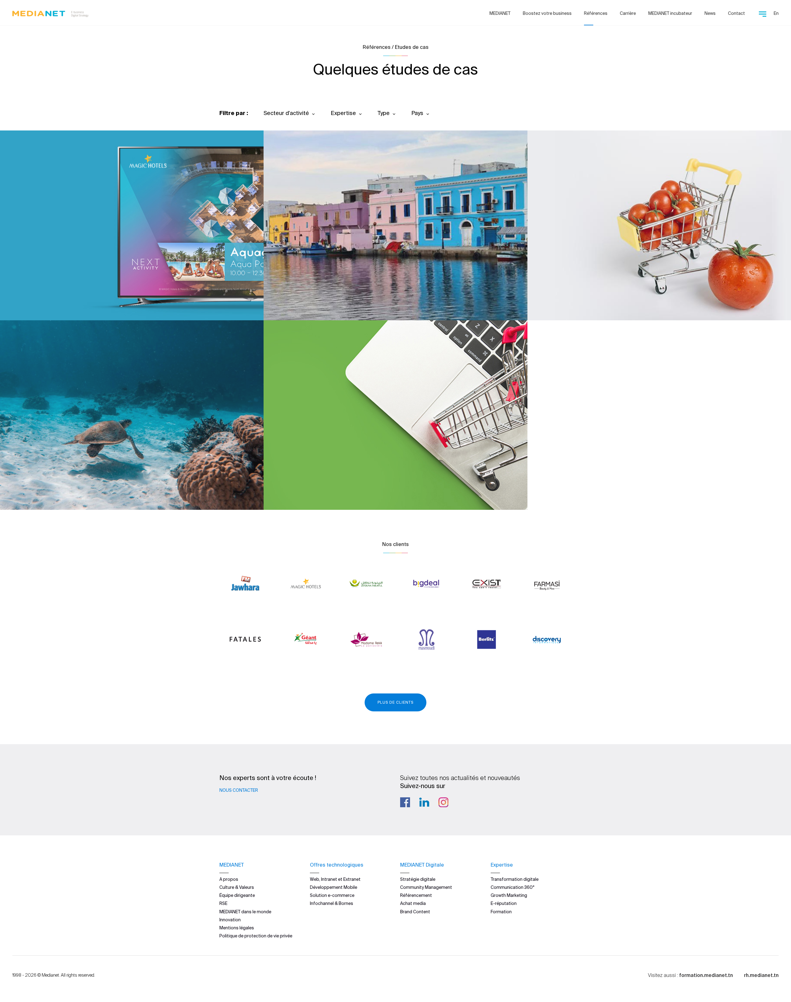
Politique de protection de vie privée (255, 935)
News (710, 13)
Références (595, 13)
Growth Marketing (509, 895)
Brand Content (415, 911)
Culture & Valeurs (236, 887)
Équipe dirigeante (237, 895)
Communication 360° (513, 887)
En (776, 13)
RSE (223, 903)
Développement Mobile (333, 887)
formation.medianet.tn (706, 975)
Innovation (230, 919)
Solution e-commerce (332, 895)
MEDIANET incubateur (670, 13)
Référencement (416, 895)
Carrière (628, 13)
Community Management (426, 887)
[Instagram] (443, 802)
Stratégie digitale (417, 879)
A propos (228, 879)
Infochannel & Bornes (331, 903)
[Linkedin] (424, 802)
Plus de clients (395, 702)
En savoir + (43, 299)
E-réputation (504, 903)
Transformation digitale (515, 879)
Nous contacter (238, 790)
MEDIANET (499, 13)
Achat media (413, 903)
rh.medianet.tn (761, 975)
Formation (501, 911)
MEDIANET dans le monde (245, 911)
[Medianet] (50, 12)
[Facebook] (405, 802)
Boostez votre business (547, 13)
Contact (736, 13)
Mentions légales (236, 927)
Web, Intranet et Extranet (335, 879)
